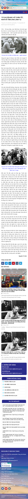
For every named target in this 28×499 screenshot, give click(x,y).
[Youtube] (5, 8)
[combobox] (19, 8)
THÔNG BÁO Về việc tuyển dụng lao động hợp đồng (13, 415)
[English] (24, 12)
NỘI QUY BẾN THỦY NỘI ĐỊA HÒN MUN (11, 422)
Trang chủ (3, 22)
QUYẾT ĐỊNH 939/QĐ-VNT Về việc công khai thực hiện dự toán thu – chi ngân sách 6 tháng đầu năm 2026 (14, 436)
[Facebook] (2, 8)
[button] (2, 12)
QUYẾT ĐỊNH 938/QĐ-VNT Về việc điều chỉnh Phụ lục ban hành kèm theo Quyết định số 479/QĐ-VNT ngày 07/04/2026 (14, 440)
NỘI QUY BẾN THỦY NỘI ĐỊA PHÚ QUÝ (11, 424)
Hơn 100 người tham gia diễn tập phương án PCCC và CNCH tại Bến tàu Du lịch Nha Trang (13, 419)
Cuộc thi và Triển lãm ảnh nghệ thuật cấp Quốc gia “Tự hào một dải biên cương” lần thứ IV (14, 405)
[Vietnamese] (26, 12)
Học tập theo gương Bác (11, 22)
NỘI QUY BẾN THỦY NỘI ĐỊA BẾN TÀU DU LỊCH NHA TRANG (14, 428)
